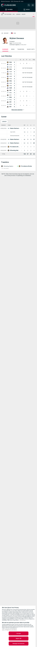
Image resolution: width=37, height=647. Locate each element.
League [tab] (4, 121)
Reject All (18, 638)
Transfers (20, 49)
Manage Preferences (18, 643)
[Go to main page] (10, 5)
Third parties (22, 620)
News (13, 49)
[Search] (28, 5)
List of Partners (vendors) (9, 630)
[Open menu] (32, 5)
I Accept (18, 633)
